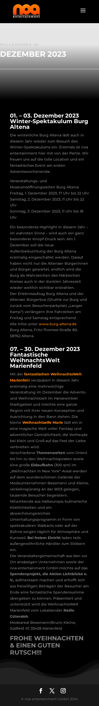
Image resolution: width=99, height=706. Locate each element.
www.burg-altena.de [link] (58, 324)
